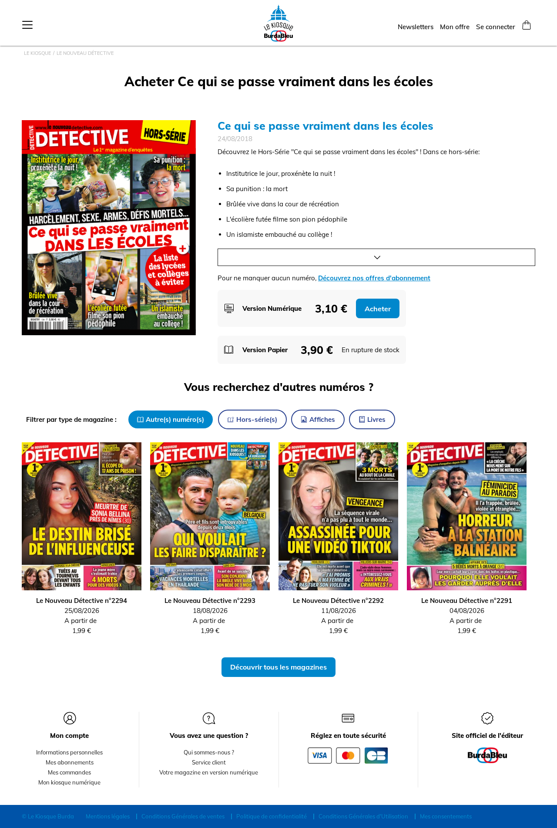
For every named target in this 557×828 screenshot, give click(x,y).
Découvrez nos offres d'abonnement (374, 278)
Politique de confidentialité (271, 816)
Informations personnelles (69, 752)
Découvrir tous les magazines (278, 667)
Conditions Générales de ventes (183, 816)
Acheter (378, 308)
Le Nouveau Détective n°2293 (209, 600)
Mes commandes (69, 772)
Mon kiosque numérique (69, 782)
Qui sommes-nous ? (209, 752)
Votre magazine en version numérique (208, 772)
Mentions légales (108, 816)
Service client (209, 762)
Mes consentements (446, 816)
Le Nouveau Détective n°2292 (338, 600)
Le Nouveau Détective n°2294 (81, 600)
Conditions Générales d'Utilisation (363, 816)
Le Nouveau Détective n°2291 (466, 600)
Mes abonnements (70, 762)
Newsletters (415, 27)
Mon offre (455, 27)
